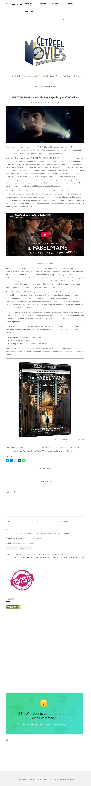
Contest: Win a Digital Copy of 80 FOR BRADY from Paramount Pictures (38, 555)
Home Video (50, 87)
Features (29, 4)
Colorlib (56, 779)
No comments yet (44, 468)
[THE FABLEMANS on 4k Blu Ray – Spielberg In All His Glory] (45, 124)
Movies (43, 4)
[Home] (14, 4)
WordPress (70, 779)
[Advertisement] (45, 633)
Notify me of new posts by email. (21, 543)
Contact (29, 12)
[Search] (84, 19)
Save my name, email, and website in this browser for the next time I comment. (37, 533)
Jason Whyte (54, 102)
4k (36, 87)
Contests (68, 4)
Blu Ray (41, 87)
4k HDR (55, 4)
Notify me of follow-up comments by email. (25, 538)
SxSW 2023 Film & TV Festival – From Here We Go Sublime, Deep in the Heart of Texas (48, 557)
